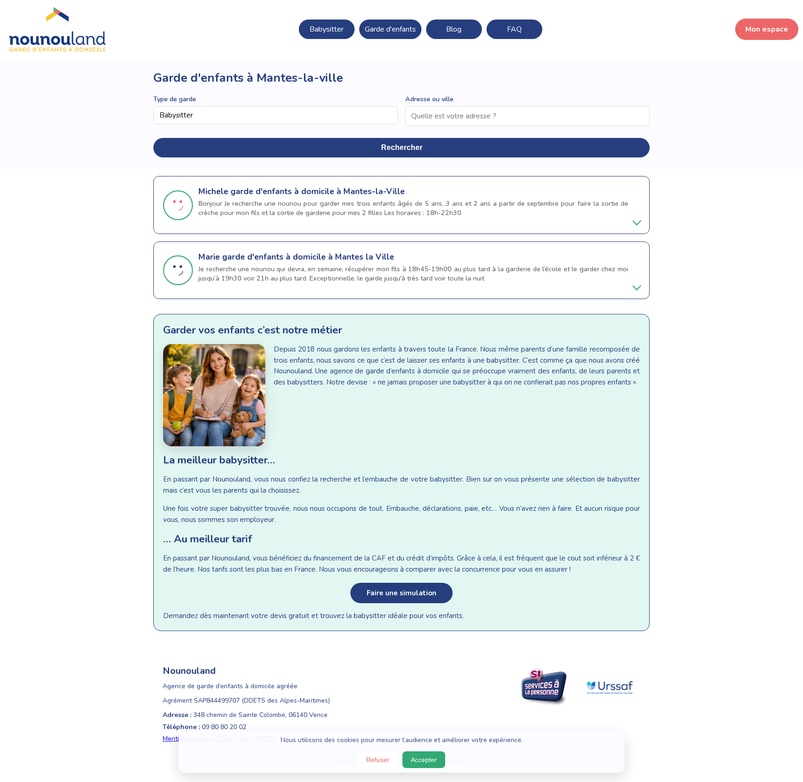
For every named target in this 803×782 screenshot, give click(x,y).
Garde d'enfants (390, 29)
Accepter (424, 759)
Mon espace (766, 29)
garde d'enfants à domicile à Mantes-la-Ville (317, 191)
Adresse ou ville (429, 99)
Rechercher (401, 147)
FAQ (514, 29)
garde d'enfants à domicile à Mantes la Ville (308, 256)
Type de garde (174, 99)
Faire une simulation (401, 593)
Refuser (377, 759)
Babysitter (326, 29)
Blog (453, 29)
